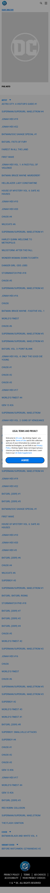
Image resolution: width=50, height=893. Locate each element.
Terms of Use (21, 440)
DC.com (19, 438)
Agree (25, 460)
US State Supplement (23, 453)
